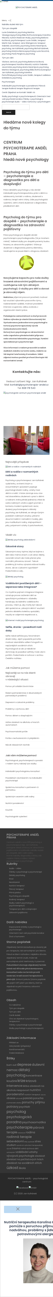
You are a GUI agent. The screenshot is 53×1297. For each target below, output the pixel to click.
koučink (12, 1081)
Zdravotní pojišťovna (18, 912)
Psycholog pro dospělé (19, 896)
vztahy (33, 1152)
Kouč (11, 878)
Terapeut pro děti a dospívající (23, 909)
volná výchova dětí (29, 1148)
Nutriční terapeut (17, 885)
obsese (11, 1098)
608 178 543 (28, 388)
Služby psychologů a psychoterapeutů (26, 1028)
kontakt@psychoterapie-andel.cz (29, 384)
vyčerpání (11, 1152)
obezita (43, 1095)
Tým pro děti (15, 1012)
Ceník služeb (14, 1015)
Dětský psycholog (17, 875)
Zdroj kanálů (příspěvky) (20, 1046)
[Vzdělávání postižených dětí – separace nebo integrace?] (14, 576)
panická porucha (33, 1098)
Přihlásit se (14, 1042)
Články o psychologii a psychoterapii (25, 872)
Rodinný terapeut (17, 899)
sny (26, 1141)
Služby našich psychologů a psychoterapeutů (21, 904)
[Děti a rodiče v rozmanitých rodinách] (23, 466)
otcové (19, 1098)
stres (38, 1141)
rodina (30, 1132)
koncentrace (34, 1075)
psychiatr (24, 1107)
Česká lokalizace (16, 1053)
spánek (31, 1142)
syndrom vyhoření (24, 1145)
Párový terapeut (16, 889)
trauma (16, 1148)
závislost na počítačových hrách (25, 1159)
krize (21, 1080)
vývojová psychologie (20, 1156)
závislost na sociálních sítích (24, 1163)
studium (11, 1145)
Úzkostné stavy (15, 546)
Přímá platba (15, 892)
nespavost (23, 1090)
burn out (11, 1064)
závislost (40, 1155)
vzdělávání (22, 1152)
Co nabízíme (15, 1005)
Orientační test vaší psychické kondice (26, 933)
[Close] (18, 1209)
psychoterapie (20, 1127)
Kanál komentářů (17, 1049)
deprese (24, 1064)
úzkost (12, 1167)
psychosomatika (34, 1122)
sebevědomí (15, 1141)
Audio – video (15, 868)
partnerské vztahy (14, 1103)
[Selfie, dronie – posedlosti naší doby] (25, 620)
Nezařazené (14, 882)
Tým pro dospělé (16, 1008)
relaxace (21, 1133)
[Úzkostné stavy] (20, 539)
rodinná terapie (19, 1137)
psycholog (16, 1111)
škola (22, 1168)
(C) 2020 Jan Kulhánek (25, 1193)
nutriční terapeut (32, 1094)
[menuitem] (9, 24)
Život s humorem (17, 936)
